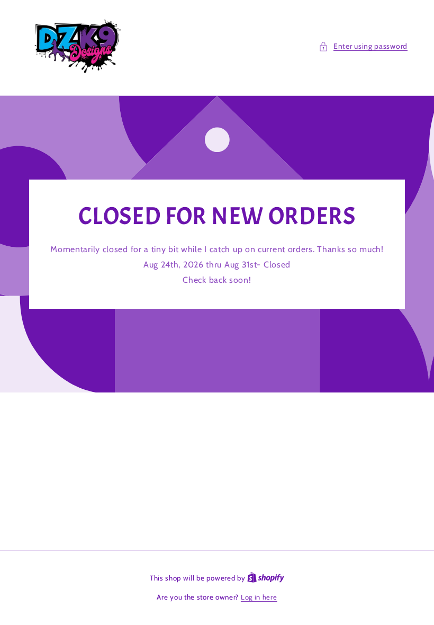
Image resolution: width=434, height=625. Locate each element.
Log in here (259, 597)
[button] (363, 46)
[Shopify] (265, 578)
